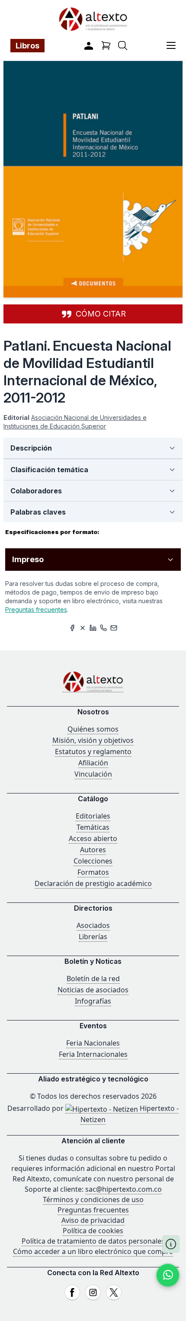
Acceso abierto (93, 838)
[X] (114, 1292)
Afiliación (93, 763)
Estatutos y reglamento (93, 751)
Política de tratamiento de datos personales (93, 1241)
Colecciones (93, 861)
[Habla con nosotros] (168, 1275)
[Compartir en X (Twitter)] (82, 627)
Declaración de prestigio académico (93, 883)
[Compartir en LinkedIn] (93, 627)
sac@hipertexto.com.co (123, 1189)
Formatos (93, 872)
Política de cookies (93, 1230)
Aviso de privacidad (93, 1220)
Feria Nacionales (93, 1043)
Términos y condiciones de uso (93, 1199)
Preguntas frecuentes (36, 609)
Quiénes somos (93, 729)
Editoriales (93, 816)
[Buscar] (123, 46)
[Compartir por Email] (113, 627)
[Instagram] (93, 1292)
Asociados (93, 925)
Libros (27, 45)
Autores (93, 849)
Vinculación (93, 774)
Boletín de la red (93, 978)
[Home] (93, 681)
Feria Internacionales (93, 1054)
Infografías (93, 1001)
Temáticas (93, 827)
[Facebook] (72, 1292)
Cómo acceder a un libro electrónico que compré (93, 1251)
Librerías (93, 936)
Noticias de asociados (93, 990)
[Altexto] (93, 19)
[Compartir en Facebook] (72, 627)
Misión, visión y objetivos (93, 740)
